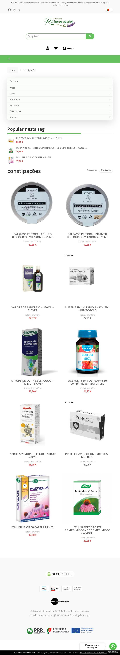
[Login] (47, 48)
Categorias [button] (15, 111)
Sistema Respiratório (32, 241)
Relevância (105, 170)
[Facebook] (9, 10)
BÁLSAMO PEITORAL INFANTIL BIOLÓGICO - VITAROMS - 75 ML (87, 235)
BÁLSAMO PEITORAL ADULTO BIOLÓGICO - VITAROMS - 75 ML (32, 235)
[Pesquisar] (90, 36)
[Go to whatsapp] (113, 646)
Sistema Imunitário (32, 315)
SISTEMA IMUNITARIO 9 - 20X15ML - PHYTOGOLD (87, 309)
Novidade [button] (14, 105)
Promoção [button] (15, 99)
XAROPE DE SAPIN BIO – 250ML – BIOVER (32, 309)
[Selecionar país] (109, 10)
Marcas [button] (13, 117)
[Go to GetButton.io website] (113, 652)
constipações (24, 171)
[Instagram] (14, 10)
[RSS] (19, 10)
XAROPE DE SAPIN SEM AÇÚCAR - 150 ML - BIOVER (32, 382)
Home (12, 70)
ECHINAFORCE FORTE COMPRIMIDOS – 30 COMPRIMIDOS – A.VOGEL (51, 147)
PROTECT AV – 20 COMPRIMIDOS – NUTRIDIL (39, 138)
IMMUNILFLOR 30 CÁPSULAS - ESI (33, 157)
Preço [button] (12, 87)
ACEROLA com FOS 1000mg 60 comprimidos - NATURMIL (87, 382)
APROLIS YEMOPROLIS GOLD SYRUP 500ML (33, 455)
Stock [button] (12, 93)
